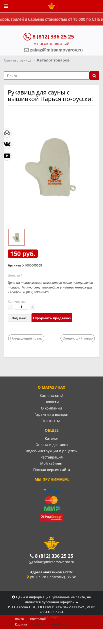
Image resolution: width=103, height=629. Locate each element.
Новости (51, 402)
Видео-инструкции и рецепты (52, 450)
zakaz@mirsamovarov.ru (54, 562)
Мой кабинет (51, 463)
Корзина (21, 624)
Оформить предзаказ (52, 317)
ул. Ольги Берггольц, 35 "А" (53, 576)
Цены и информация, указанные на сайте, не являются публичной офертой (53, 599)
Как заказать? (51, 395)
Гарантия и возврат (51, 414)
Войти (19, 618)
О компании (51, 408)
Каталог (51, 438)
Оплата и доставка (52, 444)
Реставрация (51, 457)
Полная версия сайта (51, 469)
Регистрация (37, 618)
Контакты (51, 420)
